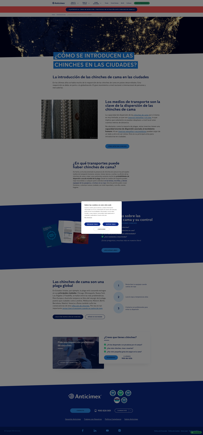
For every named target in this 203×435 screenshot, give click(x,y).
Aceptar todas (110, 224)
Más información (88, 217)
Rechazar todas (92, 224)
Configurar (101, 229)
